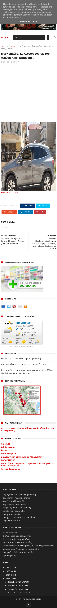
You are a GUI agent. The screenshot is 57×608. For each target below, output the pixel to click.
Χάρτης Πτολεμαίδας (11, 514)
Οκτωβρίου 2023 (16, 589)
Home (3, 46)
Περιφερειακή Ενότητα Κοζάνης (16, 539)
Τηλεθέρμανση (9, 555)
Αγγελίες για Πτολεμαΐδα (13, 501)
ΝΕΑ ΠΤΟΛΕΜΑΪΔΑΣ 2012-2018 (29, 599)
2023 (8, 578)
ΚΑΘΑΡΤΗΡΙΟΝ (8, 460)
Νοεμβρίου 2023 (16, 585)
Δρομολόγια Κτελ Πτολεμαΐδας (16, 507)
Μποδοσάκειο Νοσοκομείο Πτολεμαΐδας (20, 549)
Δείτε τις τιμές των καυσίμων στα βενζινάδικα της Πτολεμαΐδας (27, 429)
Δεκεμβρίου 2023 (16, 582)
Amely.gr (5, 443)
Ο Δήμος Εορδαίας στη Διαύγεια (16, 536)
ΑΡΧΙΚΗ (4, 37)
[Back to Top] (28, 605)
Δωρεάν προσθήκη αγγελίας (15, 504)
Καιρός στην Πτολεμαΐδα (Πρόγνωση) (19, 494)
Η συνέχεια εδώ (9, 192)
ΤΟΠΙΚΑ (12, 46)
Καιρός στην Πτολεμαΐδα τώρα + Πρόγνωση (21, 358)
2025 (8, 571)
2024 (8, 575)
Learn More (24, 21)
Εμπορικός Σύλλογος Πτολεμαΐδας (18, 552)
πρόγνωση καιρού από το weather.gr (21, 346)
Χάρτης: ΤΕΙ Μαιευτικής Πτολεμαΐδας (18, 517)
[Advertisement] (28, 92)
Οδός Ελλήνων (8, 453)
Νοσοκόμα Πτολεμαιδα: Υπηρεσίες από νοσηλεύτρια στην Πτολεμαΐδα (28, 464)
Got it (36, 21)
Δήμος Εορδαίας (9, 532)
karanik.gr (6, 450)
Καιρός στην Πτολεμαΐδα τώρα (16, 498)
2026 (8, 567)
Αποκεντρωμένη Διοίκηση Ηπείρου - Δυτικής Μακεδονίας (28, 545)
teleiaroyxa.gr (8, 447)
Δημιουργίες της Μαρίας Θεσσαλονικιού (22, 457)
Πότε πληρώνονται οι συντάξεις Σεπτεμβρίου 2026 (24, 364)
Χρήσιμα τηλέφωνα (11, 520)
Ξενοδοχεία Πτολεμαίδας (13, 511)
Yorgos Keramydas (10, 469)
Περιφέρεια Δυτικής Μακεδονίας (17, 542)
